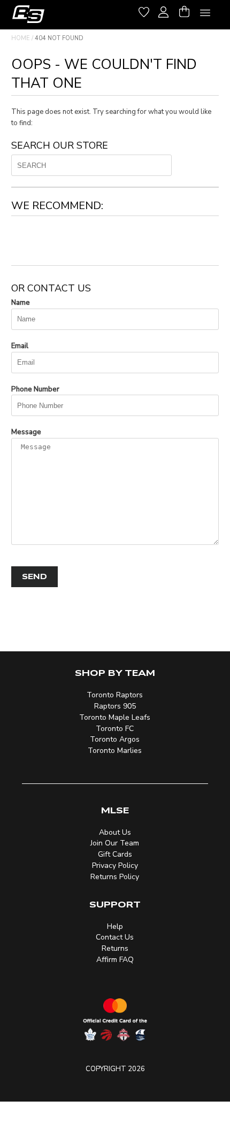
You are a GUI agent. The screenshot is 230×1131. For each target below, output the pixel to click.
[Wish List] (144, 10)
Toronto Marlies (115, 750)
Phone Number (35, 389)
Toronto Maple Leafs (114, 717)
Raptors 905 (115, 706)
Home (20, 38)
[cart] (184, 10)
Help (115, 926)
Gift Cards (115, 854)
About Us (115, 832)
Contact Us (115, 937)
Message (26, 432)
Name (20, 302)
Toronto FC (115, 729)
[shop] (28, 14)
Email (19, 346)
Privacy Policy (115, 865)
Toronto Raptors (115, 695)
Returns (115, 948)
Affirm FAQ (115, 960)
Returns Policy (114, 877)
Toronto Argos (115, 739)
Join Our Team (114, 843)
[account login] (163, 10)
